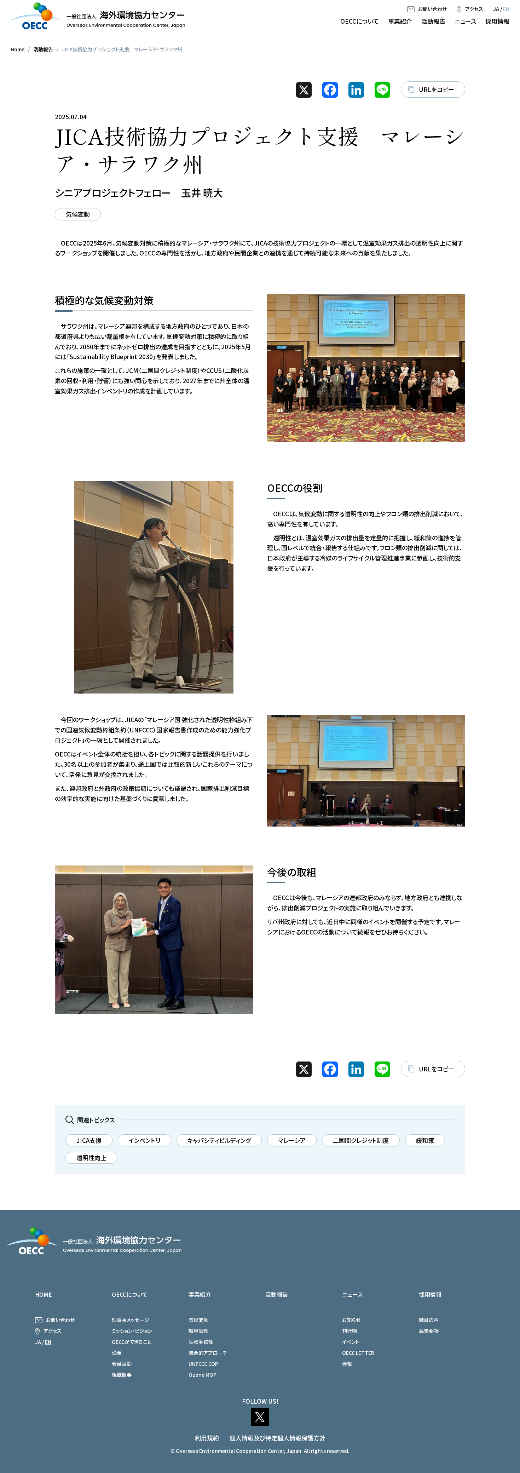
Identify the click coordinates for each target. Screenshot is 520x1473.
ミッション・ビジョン (132, 1330)
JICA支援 (89, 1140)
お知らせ (351, 1319)
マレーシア (292, 1140)
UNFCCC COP (203, 1363)
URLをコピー (436, 89)
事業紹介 (400, 21)
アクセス (474, 8)
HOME (43, 1294)
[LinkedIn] (356, 90)
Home (17, 49)
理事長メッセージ (130, 1319)
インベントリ (144, 1140)
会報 (347, 1363)
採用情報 (497, 21)
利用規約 (207, 1437)
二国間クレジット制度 (361, 1140)
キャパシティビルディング (219, 1140)
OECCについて (359, 21)
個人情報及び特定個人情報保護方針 (277, 1437)
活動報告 (433, 21)
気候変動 (78, 213)
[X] (304, 90)
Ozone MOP (202, 1374)
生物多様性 (201, 1341)
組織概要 (122, 1374)
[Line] (382, 90)
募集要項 (429, 1330)
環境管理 (198, 1330)
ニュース (465, 21)
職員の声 (428, 1319)
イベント (350, 1341)
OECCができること (131, 1341)
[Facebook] (330, 90)
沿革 (117, 1352)
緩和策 (425, 1140)
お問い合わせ (432, 8)
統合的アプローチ (208, 1352)
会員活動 (122, 1363)
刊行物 (349, 1330)
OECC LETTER (358, 1352)
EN (506, 8)
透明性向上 (91, 1157)
